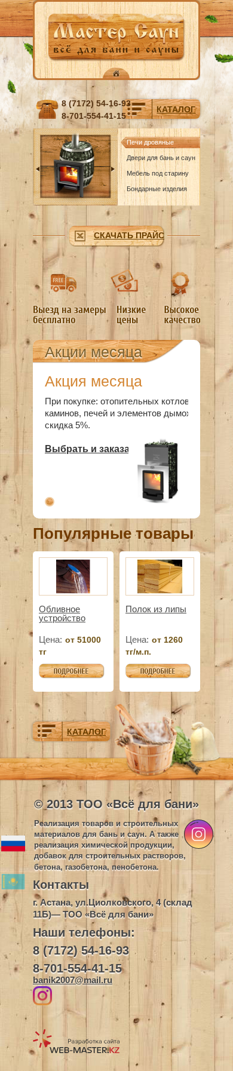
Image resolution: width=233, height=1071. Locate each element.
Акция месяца (93, 381)
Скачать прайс (129, 235)
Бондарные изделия (157, 188)
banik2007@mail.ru (72, 980)
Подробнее (62, 669)
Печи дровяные (150, 142)
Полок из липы (155, 609)
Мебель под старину (158, 173)
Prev (37, 169)
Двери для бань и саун (161, 157)
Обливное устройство (62, 613)
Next (113, 169)
